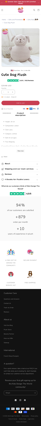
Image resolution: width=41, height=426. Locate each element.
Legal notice (31, 419)
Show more (20, 151)
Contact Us (7, 303)
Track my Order (9, 308)
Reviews (6, 312)
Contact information (21, 422)
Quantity (3, 88)
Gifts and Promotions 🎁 (16, 20)
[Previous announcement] (2, 3)
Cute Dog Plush (9, 23)
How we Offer (8, 338)
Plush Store (8, 330)
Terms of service (12, 419)
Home (4, 20)
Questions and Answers (11, 299)
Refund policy (25, 416)
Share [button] (5, 157)
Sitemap (6, 343)
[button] (2, 10)
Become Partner (9, 334)
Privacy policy (34, 416)
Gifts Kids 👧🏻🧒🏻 (33, 20)
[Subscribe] (35, 393)
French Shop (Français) (11, 356)
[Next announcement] (39, 3)
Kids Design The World (14, 416)
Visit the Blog (8, 325)
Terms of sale (22, 419)
